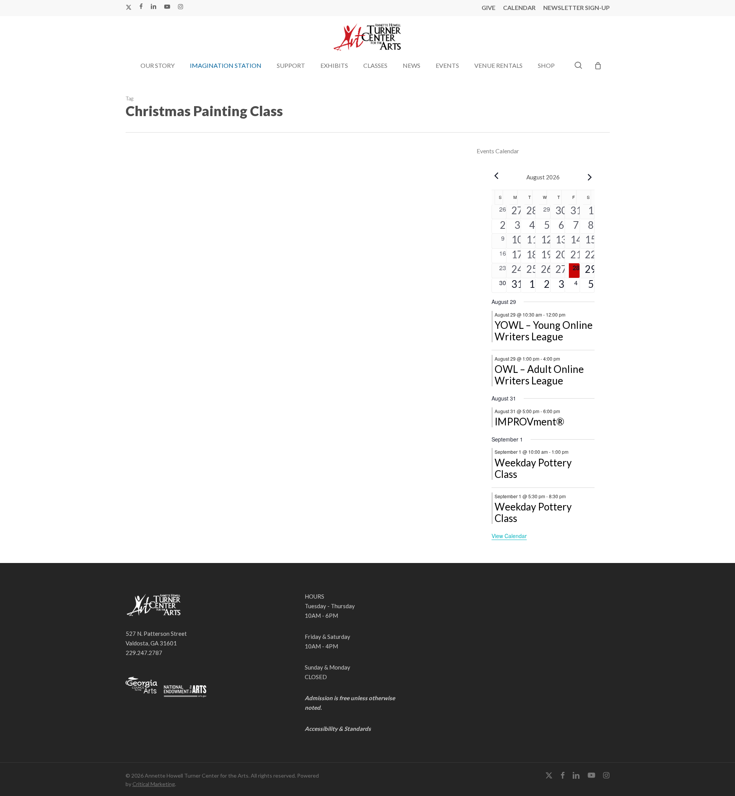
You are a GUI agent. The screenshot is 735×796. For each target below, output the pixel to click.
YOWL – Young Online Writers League (544, 331)
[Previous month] (496, 175)
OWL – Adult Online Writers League (539, 375)
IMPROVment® (529, 421)
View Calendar (509, 536)
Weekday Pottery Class (533, 468)
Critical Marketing (153, 784)
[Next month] (590, 177)
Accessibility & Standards (338, 728)
